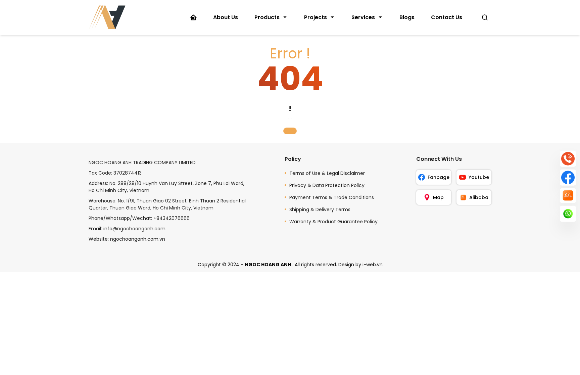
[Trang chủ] (193, 17)
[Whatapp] (568, 214)
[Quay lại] (290, 131)
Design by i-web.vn (360, 264)
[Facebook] (568, 177)
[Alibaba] (568, 195)
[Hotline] (568, 158)
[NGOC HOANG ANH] (107, 17)
